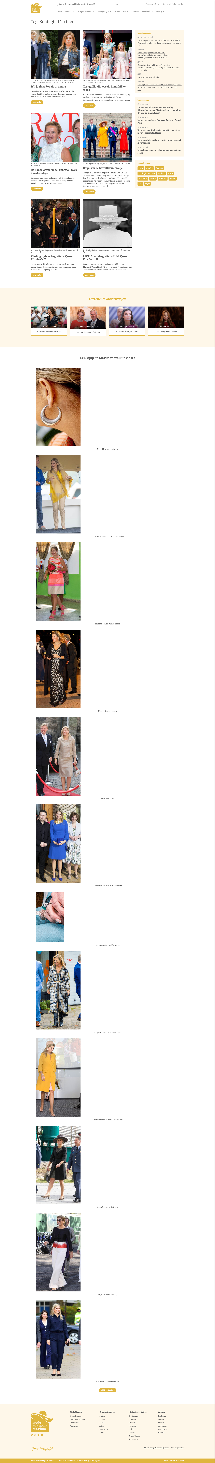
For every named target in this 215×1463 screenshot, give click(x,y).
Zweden (48, 82)
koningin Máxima (147, 173)
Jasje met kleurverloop (107, 1294)
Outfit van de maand (78, 1419)
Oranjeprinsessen (84, 11)
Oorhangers (162, 1429)
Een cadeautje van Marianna (107, 945)
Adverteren (163, 4)
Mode (153, 178)
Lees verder (37, 102)
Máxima (68, 11)
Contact (181, 1448)
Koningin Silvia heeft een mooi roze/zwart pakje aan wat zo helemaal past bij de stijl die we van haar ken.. (160, 87)
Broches (161, 1423)
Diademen (162, 1416)
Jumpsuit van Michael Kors (107, 1382)
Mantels (132, 1433)
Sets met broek (134, 1436)
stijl (140, 183)
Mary (170, 173)
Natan (172, 178)
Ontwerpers (49, 250)
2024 (141, 168)
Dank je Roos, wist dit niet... (149, 77)
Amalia (40, 80)
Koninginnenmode (96, 80)
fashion (159, 168)
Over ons (174, 1448)
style (147, 183)
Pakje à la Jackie (107, 798)
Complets (132, 1419)
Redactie (149, 4)
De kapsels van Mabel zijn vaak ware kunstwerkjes (54, 171)
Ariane (101, 1426)
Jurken (131, 1429)
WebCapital (180, 1461)
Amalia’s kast (147, 11)
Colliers (161, 1419)
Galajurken (133, 1423)
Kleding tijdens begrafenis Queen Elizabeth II (52, 258)
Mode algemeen (75, 1416)
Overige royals (103, 11)
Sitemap (79, 1461)
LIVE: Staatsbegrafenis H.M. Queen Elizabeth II (105, 258)
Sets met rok (133, 1439)
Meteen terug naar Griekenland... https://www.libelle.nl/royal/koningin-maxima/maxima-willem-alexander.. (153, 55)
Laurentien (103, 1429)
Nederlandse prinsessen (46, 164)
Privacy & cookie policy (92, 1461)
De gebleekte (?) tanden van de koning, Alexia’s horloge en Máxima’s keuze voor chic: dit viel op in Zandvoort (159, 110)
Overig (159, 11)
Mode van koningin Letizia (127, 332)
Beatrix (36, 250)
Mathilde (143, 178)
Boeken (166, 1448)
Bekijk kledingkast (108, 1390)
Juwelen (135, 11)
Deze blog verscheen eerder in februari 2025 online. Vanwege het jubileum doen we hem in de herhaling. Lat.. (159, 43)
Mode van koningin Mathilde (88, 332)
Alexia (36, 80)
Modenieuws (59, 80)
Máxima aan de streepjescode (107, 624)
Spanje (43, 82)
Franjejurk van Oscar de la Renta (107, 1032)
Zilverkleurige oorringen (107, 449)
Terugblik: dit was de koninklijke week (104, 88)
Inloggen (176, 4)
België (46, 80)
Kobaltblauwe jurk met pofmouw (107, 886)
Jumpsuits (132, 1426)
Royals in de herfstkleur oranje (103, 168)
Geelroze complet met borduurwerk (107, 1120)
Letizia (161, 173)
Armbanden (162, 1426)
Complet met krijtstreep (107, 1207)
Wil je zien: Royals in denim (48, 86)
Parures (161, 1433)
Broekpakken (133, 1416)
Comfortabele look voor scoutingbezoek (107, 536)
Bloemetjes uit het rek (107, 711)
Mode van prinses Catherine (49, 332)
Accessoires (74, 1426)
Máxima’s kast (120, 11)
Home (59, 11)
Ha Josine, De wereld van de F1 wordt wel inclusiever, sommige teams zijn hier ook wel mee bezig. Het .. (158, 67)
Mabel (36, 164)
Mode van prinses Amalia (166, 332)
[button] (116, 4)
